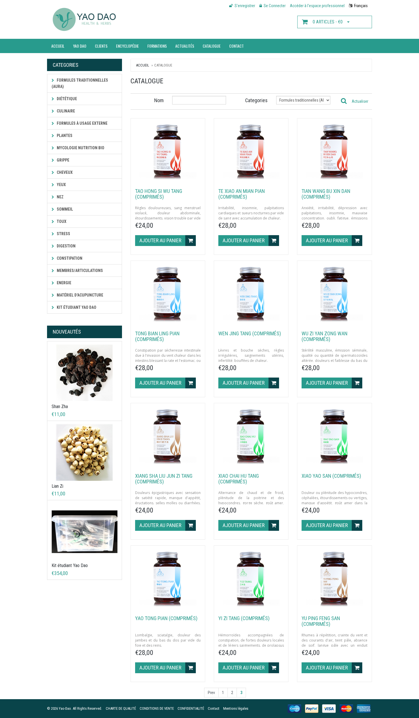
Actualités (184, 46)
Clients (101, 46)
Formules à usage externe (81, 123)
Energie (63, 283)
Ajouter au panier (160, 240)
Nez (60, 197)
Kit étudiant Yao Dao (76, 307)
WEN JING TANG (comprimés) (249, 333)
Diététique (66, 98)
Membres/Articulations (79, 270)
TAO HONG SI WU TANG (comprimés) (158, 194)
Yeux (61, 184)
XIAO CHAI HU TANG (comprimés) (238, 479)
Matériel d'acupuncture (79, 295)
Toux (61, 221)
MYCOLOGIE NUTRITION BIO (80, 148)
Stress (63, 233)
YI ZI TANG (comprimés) (244, 618)
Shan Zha (60, 406)
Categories (256, 100)
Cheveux (64, 172)
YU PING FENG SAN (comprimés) (321, 621)
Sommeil (64, 209)
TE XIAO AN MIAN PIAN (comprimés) (241, 194)
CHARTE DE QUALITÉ (121, 708)
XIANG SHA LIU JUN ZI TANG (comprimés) (163, 479)
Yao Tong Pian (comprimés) (166, 618)
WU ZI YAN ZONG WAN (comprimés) (324, 336)
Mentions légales (235, 708)
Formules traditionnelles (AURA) (80, 83)
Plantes (64, 135)
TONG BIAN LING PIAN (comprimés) (157, 336)
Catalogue (212, 46)
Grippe (62, 160)
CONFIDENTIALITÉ (191, 708)
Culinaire (65, 111)
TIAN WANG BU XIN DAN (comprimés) (326, 194)
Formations (157, 46)
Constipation (69, 258)
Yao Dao (79, 46)
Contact (236, 46)
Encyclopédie (127, 46)
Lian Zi (57, 486)
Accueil (57, 46)
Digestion (66, 246)
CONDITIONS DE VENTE (157, 708)
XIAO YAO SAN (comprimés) (331, 476)
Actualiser (360, 101)
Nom (159, 100)
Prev (211, 692)
